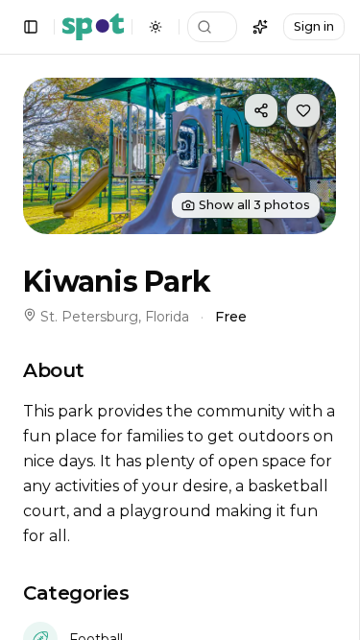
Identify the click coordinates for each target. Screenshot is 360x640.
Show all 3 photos (254, 205)
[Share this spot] (261, 110)
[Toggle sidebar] (30, 27)
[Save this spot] (303, 110)
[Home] (93, 26)
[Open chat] (260, 27)
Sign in (314, 26)
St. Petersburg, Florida (114, 316)
